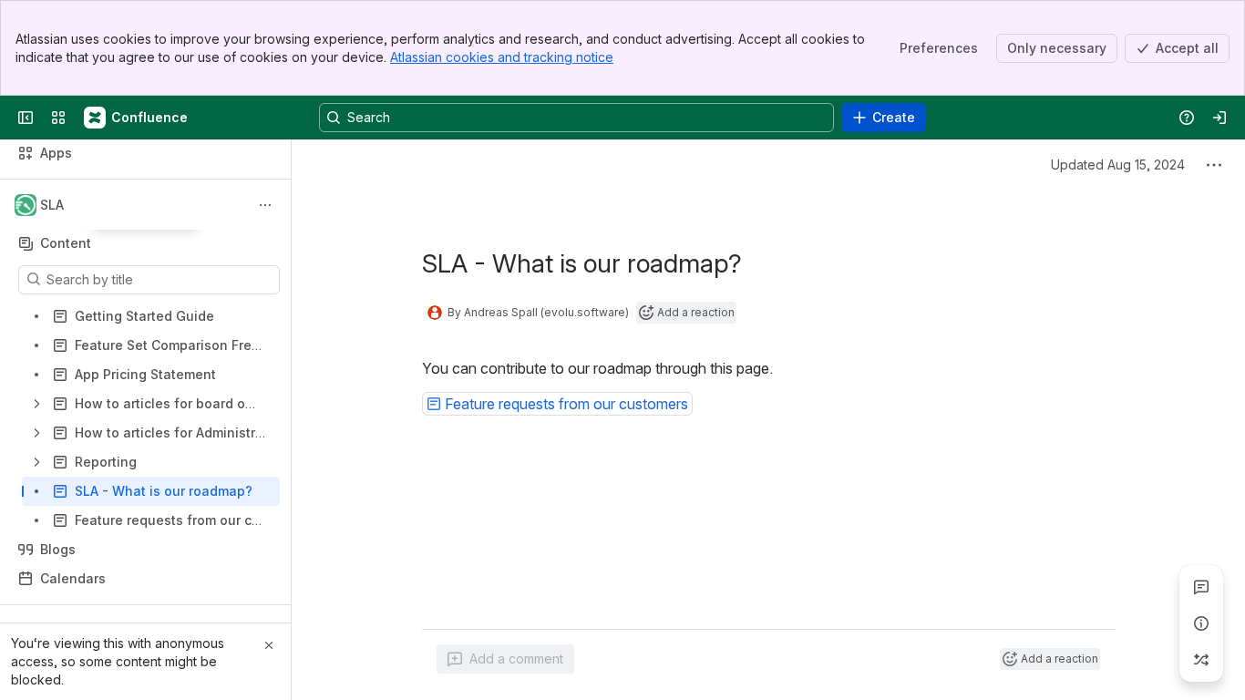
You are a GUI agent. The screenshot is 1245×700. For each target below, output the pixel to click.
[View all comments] (1201, 587)
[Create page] (1201, 659)
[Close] (269, 645)
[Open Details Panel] (1201, 623)
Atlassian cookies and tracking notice (501, 57)
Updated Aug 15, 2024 (1118, 164)
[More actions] (265, 205)
